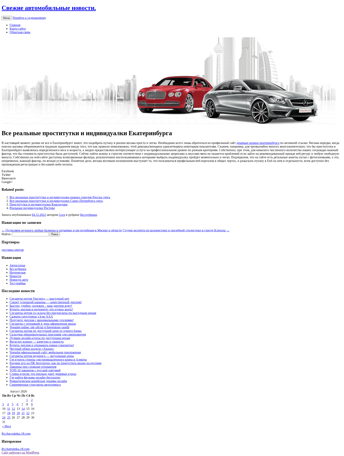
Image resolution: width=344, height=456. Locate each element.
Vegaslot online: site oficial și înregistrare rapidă (39, 327)
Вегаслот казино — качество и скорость (37, 341)
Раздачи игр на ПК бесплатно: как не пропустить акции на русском (55, 363)
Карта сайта (18, 28)
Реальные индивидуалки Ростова (32, 208)
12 (13, 408)
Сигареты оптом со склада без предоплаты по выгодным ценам (53, 313)
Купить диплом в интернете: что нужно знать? (41, 309)
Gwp (62, 214)
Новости (15, 276)
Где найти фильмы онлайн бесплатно (35, 377)
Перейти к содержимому (29, 18)
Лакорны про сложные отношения (33, 366)
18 (8, 413)
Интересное (18, 272)
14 (23, 408)
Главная (15, 25)
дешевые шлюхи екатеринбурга (257, 143)
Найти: (6, 234)
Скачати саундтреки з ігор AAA (31, 316)
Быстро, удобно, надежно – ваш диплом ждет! (41, 305)
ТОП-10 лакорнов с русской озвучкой (35, 370)
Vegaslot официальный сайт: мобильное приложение (45, 352)
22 (27, 413)
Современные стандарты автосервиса (35, 384)
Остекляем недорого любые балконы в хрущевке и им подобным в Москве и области (62, 230)
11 (8, 408)
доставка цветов (13, 249)
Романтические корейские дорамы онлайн (38, 381)
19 (13, 413)
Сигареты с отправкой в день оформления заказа (43, 323)
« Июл (6, 426)
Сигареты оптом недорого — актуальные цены (42, 356)
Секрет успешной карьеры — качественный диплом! (46, 302)
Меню (6, 18)
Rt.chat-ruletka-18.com (16, 433)
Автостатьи (17, 265)
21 (23, 413)
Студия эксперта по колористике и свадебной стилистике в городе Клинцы (176, 230)
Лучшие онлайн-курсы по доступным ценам (40, 338)
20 (18, 413)
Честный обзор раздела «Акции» (32, 348)
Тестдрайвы (18, 283)
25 (8, 417)
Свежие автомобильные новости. (49, 7)
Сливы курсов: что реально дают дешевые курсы (43, 374)
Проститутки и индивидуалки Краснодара (38, 204)
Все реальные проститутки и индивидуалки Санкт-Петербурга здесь (56, 201)
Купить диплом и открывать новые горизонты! (42, 345)
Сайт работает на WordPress (20, 452)
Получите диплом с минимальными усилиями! (42, 320)
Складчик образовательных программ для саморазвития (48, 334)
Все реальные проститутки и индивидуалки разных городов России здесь (60, 197)
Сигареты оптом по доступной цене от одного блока (45, 331)
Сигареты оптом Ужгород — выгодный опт (39, 298)
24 (3, 417)
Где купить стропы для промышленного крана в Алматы (48, 359)
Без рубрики (88, 214)
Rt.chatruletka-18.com (15, 449)
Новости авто (19, 279)
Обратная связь (20, 32)
